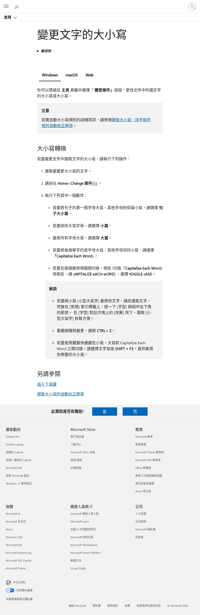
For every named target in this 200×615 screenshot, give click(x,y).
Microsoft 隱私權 (145, 529)
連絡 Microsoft (77, 605)
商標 (127, 605)
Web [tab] (89, 74)
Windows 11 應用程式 (19, 483)
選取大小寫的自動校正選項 (60, 393)
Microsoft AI (13, 513)
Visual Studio (78, 568)
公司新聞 (140, 521)
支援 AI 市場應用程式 (83, 529)
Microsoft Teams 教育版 (149, 452)
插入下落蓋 (47, 384)
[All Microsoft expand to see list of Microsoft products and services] (6, 6)
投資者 (139, 537)
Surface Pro (12, 436)
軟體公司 (75, 560)
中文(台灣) (19, 582)
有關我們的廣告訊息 (149, 605)
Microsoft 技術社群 (81, 537)
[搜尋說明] (17, 6)
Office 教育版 (143, 468)
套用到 (46, 51)
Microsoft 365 (14, 468)
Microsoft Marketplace (83, 545)
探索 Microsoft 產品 (17, 475)
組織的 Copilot (14, 452)
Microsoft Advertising (18, 553)
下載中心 (75, 444)
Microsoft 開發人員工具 (84, 513)
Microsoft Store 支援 (82, 452)
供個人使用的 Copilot (18, 460)
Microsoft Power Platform (85, 553)
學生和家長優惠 (144, 483)
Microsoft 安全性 (16, 521)
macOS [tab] (72, 74)
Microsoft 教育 (144, 436)
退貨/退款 (76, 460)
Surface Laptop (14, 444)
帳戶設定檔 (77, 436)
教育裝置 (140, 444)
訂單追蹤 (75, 468)
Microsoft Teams (16, 568)
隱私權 (97, 605)
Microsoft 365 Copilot (18, 560)
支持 (8, 17)
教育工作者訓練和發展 (148, 475)
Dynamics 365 (14, 537)
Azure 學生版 (143, 491)
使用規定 (112, 605)
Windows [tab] (50, 74)
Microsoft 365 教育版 (147, 460)
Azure (9, 529)
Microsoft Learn (79, 521)
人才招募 (140, 513)
